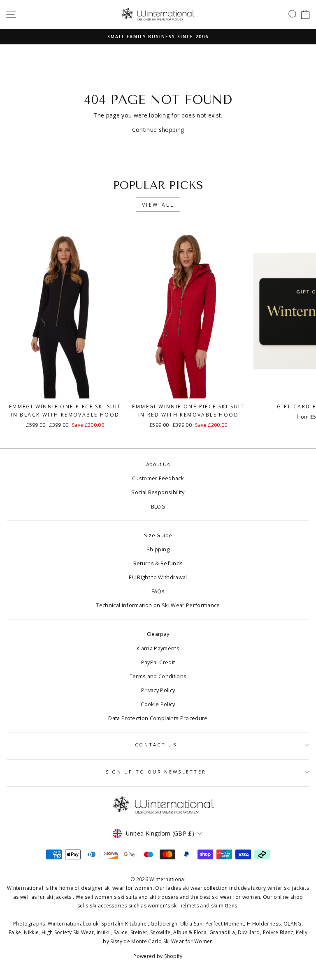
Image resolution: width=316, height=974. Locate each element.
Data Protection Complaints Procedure (157, 718)
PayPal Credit (158, 662)
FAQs (158, 591)
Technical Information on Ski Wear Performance (158, 605)
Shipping (158, 549)
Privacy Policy (158, 690)
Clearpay (158, 634)
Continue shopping (158, 130)
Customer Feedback (158, 478)
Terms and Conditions (158, 676)
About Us (158, 464)
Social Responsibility (157, 492)
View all (158, 204)
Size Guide (158, 535)
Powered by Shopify (157, 956)
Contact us (156, 744)
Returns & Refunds (158, 563)
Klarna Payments (158, 648)
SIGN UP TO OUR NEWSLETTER (156, 772)
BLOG (158, 506)
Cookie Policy (158, 704)
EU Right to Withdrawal (158, 577)
